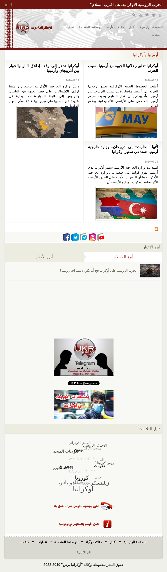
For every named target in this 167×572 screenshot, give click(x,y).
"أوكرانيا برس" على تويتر (147, 15)
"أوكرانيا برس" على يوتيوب (141, 15)
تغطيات (68, 27)
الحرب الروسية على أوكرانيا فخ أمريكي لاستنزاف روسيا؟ (98, 270)
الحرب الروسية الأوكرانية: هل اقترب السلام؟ (126, 4)
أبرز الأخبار (44, 257)
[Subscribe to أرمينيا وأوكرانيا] (156, 229)
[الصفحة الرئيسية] (33, 28)
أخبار (132, 27)
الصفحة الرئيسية (151, 27)
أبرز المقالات (109, 257)
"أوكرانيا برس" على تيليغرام (154, 15)
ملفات (156, 34)
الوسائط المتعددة (90, 27)
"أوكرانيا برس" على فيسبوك (160, 15)
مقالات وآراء (115, 27)
